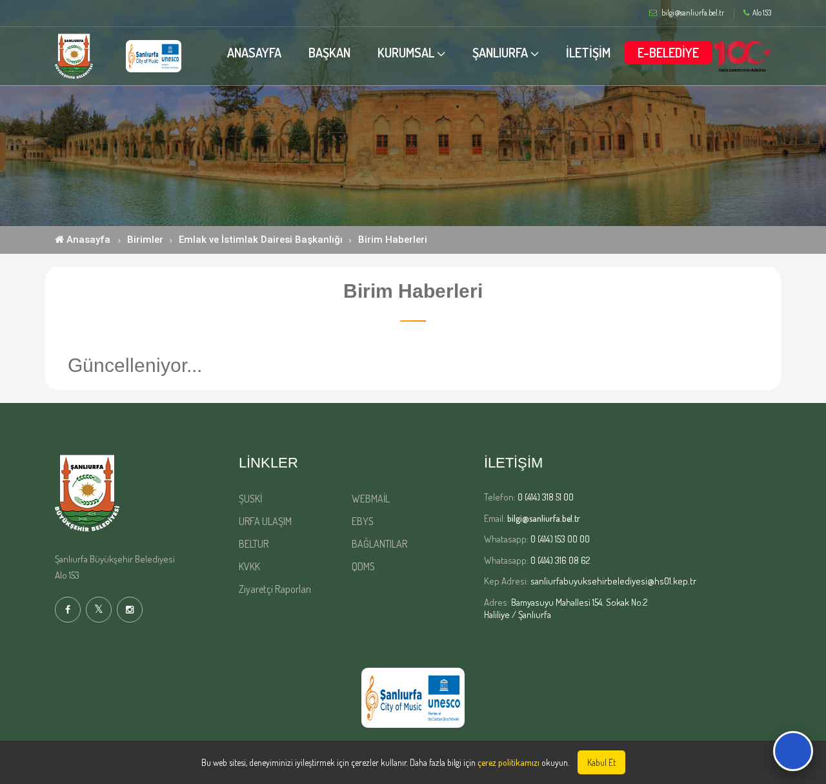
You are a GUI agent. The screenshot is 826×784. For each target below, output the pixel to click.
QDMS (363, 566)
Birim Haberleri (392, 239)
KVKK (249, 566)
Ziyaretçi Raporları (275, 589)
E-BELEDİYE (668, 52)
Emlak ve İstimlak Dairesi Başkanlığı (261, 239)
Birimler (145, 239)
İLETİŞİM (588, 52)
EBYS (363, 521)
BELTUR (253, 543)
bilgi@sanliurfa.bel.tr (543, 518)
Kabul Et (601, 762)
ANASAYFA (254, 52)
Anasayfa (87, 239)
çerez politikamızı (508, 762)
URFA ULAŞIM (265, 521)
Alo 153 (761, 13)
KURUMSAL (406, 52)
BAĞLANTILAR (379, 543)
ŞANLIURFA (500, 52)
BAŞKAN (329, 52)
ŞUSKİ (250, 498)
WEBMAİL (371, 498)
